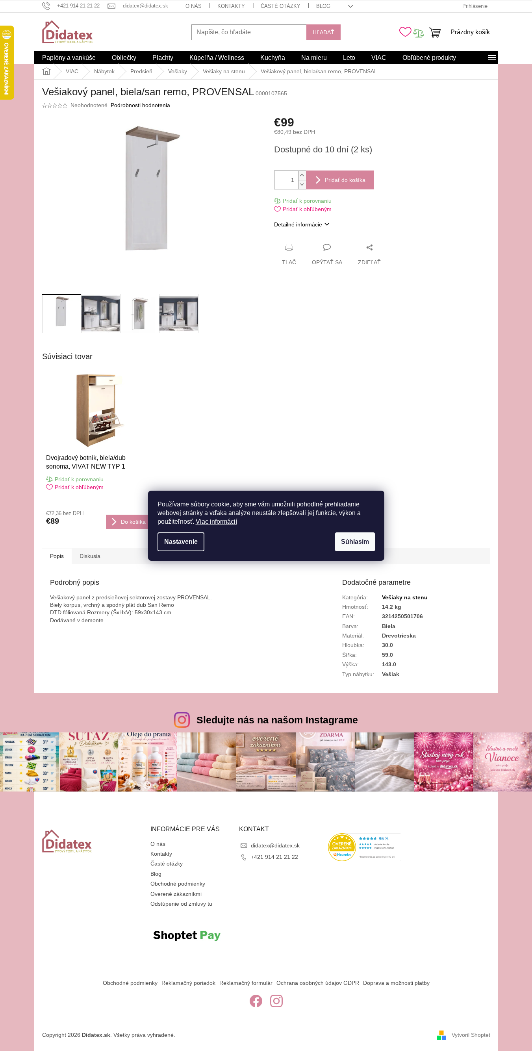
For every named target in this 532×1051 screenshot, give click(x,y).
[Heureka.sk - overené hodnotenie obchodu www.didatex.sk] (364, 847)
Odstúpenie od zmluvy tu (181, 904)
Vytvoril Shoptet (471, 1035)
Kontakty (231, 6)
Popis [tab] (57, 556)
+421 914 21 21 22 (274, 857)
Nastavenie (181, 541)
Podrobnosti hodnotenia (140, 105)
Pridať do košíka (345, 180)
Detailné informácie (298, 224)
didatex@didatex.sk (275, 845)
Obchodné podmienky (177, 883)
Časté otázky (280, 6)
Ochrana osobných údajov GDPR (317, 983)
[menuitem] (69, 58)
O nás (193, 6)
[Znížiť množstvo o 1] (302, 184)
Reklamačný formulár (245, 983)
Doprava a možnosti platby (396, 983)
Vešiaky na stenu (405, 597)
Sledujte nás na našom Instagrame (277, 719)
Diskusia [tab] (90, 556)
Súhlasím (355, 541)
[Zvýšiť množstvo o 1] (302, 175)
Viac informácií (216, 521)
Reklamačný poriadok (188, 983)
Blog (323, 6)
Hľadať (323, 32)
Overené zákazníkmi (176, 894)
